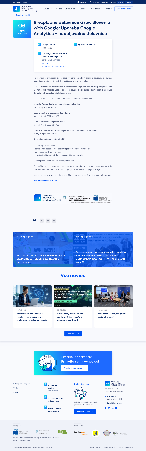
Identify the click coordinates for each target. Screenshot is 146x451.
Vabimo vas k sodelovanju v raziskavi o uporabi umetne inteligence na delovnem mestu (32, 316)
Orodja (83, 9)
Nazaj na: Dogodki (23, 15)
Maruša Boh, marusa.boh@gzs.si (54, 66)
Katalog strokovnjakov (21, 384)
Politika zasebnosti (109, 447)
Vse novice (71, 334)
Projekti (59, 9)
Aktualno (47, 9)
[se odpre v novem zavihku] (24, 433)
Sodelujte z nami (124, 9)
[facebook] (42, 221)
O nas (107, 9)
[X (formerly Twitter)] (48, 221)
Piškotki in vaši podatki (126, 447)
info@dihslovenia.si (114, 403)
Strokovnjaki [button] (70, 9)
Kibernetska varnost (63, 287)
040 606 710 (112, 397)
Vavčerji (128, 2)
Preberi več (46, 63)
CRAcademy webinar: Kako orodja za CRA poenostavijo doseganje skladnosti (70, 316)
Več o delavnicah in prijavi (45, 180)
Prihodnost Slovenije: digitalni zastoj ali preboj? (112, 315)
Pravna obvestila (95, 447)
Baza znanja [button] (96, 9)
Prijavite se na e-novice (73, 368)
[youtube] (116, 408)
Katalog (120, 2)
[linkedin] (54, 221)
